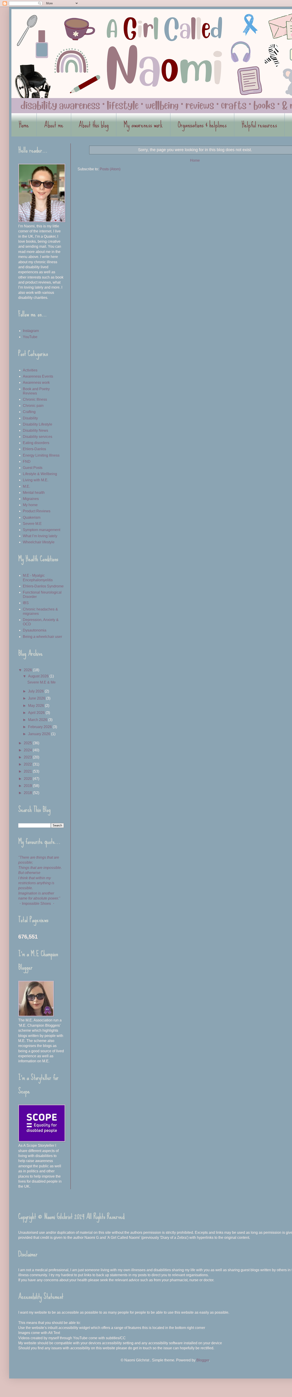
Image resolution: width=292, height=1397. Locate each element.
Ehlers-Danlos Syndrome (43, 586)
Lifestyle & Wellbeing (40, 474)
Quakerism (31, 517)
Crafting (29, 412)
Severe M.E (32, 524)
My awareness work (143, 125)
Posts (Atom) (110, 169)
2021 (28, 771)
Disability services (37, 437)
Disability (30, 418)
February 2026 (40, 727)
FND (27, 461)
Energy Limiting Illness (41, 455)
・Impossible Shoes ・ (36, 903)
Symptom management (41, 530)
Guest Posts (32, 468)
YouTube (30, 337)
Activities (30, 370)
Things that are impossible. (40, 868)
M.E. (26, 486)
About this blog (93, 125)
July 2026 (36, 691)
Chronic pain (33, 406)
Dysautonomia (34, 630)
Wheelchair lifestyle (39, 542)
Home (24, 125)
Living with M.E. (35, 480)
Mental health (34, 493)
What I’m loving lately (40, 536)
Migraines (31, 499)
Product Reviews (36, 511)
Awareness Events (38, 376)
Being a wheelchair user (42, 637)
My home (30, 505)
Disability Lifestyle (37, 424)
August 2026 (39, 676)
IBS (26, 603)
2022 (28, 764)
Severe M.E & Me (41, 682)
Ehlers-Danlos (34, 449)
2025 (28, 743)
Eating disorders (36, 443)
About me (53, 125)
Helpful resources (259, 125)
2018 (28, 793)
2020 (28, 779)
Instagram (31, 331)
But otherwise (29, 873)
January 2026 (39, 734)
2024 (28, 750)
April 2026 (37, 713)
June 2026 (37, 698)
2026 (28, 670)
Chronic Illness (35, 399)
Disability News (35, 430)
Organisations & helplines (202, 125)
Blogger (202, 1360)
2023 (28, 757)
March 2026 (38, 720)
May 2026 (36, 706)
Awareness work (36, 382)
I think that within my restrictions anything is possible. (36, 883)
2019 (28, 786)
